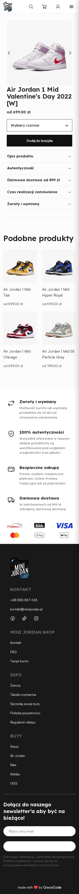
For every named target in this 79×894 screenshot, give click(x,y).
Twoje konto (19, 661)
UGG (13, 783)
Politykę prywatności (17, 861)
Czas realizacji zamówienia (32, 192)
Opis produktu (20, 156)
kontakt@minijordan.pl (26, 609)
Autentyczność (20, 168)
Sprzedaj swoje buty (25, 704)
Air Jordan (17, 756)
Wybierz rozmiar (25, 125)
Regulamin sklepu (23, 722)
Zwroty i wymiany (23, 204)
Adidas (15, 774)
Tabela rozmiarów (23, 694)
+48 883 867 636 (24, 600)
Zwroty (15, 685)
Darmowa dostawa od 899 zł (33, 180)
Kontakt (15, 643)
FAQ (13, 652)
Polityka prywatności (25, 713)
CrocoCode (52, 887)
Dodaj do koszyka (40, 141)
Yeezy (14, 746)
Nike (13, 765)
